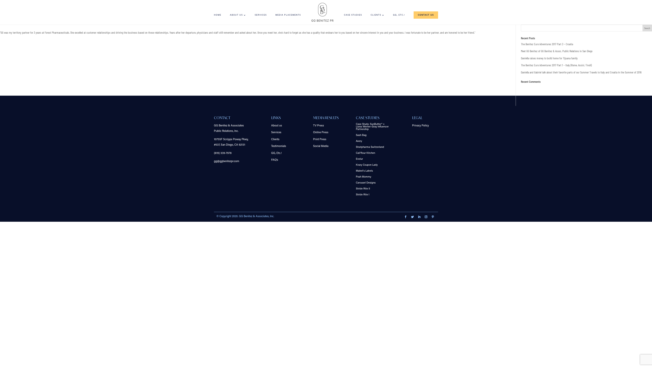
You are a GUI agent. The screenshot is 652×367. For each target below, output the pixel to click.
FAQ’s (274, 160)
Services (261, 15)
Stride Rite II (363, 189)
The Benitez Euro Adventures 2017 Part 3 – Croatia (547, 44)
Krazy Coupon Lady (367, 165)
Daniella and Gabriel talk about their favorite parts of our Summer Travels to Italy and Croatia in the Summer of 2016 (581, 72)
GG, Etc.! (399, 15)
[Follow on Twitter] (412, 217)
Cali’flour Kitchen (365, 153)
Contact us (426, 15)
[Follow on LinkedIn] (419, 217)
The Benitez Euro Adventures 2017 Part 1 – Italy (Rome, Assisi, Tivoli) (556, 65)
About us (276, 125)
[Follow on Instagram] (426, 217)
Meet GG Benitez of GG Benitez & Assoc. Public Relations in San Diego (556, 51)
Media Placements (288, 15)
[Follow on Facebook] (405, 217)
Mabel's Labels (364, 171)
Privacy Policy (420, 125)
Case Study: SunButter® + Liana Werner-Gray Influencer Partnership (372, 127)
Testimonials (278, 146)
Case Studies (353, 15)
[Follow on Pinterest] (433, 217)
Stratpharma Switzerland (370, 147)
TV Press (318, 125)
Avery (359, 141)
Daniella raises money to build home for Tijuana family (549, 58)
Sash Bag (361, 135)
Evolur (359, 159)
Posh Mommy (363, 177)
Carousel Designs (366, 183)
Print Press (319, 139)
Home (217, 15)
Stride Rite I (362, 195)
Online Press (320, 132)
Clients (376, 15)
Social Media (320, 146)
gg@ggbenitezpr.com (226, 161)
